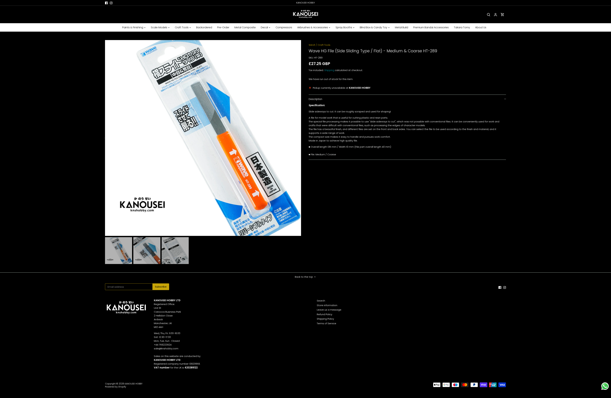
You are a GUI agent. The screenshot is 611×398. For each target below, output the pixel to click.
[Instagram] (111, 2)
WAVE (312, 45)
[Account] (495, 14)
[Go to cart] (502, 14)
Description (315, 99)
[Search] (488, 14)
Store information (327, 305)
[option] (203, 138)
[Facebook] (106, 2)
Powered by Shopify (115, 386)
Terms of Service (326, 323)
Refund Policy (324, 314)
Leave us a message (329, 309)
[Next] (296, 138)
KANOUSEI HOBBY (133, 383)
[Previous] (110, 138)
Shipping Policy (325, 318)
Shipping (329, 70)
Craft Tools (324, 45)
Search (321, 300)
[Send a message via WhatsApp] (605, 386)
